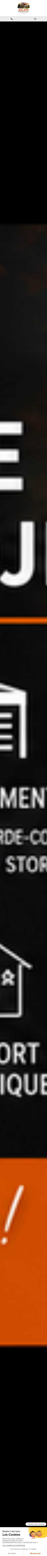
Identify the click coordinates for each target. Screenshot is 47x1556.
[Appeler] (12, 18)
